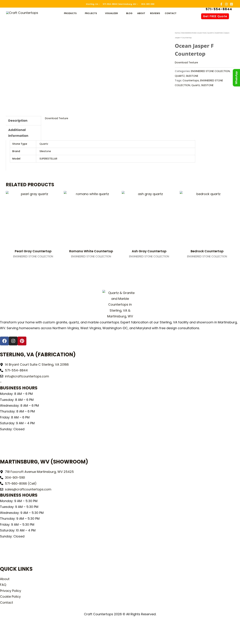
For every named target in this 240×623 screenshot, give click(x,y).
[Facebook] (221, 4)
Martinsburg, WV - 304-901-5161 (136, 4)
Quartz (195, 85)
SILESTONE (219, 33)
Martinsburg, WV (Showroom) (44, 461)
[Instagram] (226, 4)
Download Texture (186, 62)
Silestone (45, 151)
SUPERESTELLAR (48, 158)
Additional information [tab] (18, 133)
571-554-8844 (218, 9)
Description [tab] (17, 120)
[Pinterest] (231, 4)
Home (177, 33)
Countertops (191, 80)
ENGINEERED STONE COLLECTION (193, 33)
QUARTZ (210, 33)
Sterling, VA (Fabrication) (38, 354)
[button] (78, 13)
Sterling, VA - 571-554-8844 (101, 4)
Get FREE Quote (215, 16)
